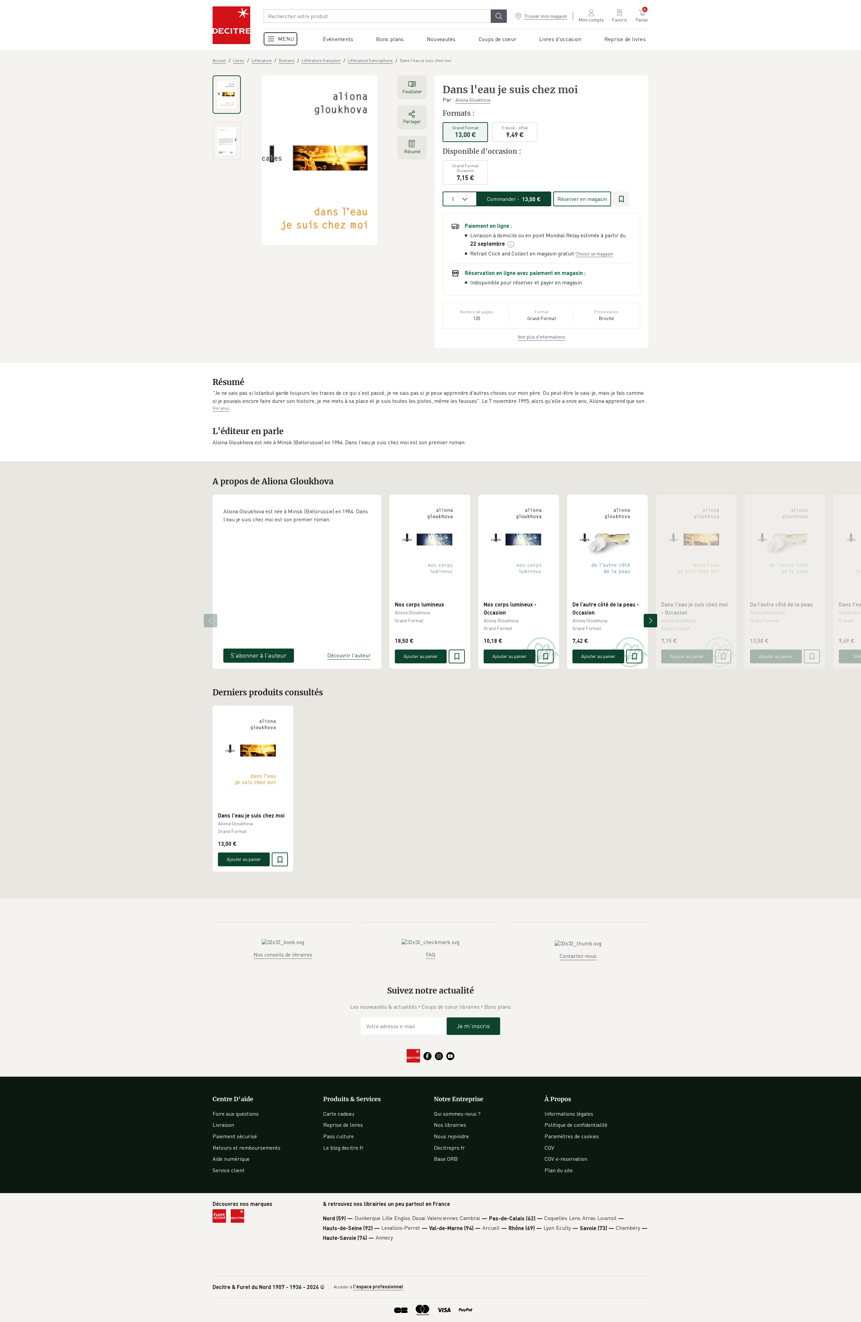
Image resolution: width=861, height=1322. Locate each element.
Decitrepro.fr (449, 1147)
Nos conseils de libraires (283, 954)
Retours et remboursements (246, 1147)
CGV (549, 1147)
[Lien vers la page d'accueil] (231, 25)
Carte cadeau (338, 1113)
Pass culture (338, 1136)
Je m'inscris (473, 1026)
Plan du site (559, 1170)
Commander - (514, 199)
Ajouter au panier (421, 656)
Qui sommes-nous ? (457, 1113)
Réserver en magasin (582, 199)
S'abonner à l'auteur (259, 655)
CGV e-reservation (566, 1158)
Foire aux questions (236, 1113)
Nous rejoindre (451, 1136)
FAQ (430, 954)
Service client (229, 1170)
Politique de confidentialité (576, 1124)
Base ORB (446, 1158)
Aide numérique (231, 1158)
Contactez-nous (578, 955)
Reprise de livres (343, 1124)
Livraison (223, 1124)
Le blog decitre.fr (343, 1147)
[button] (430, 397)
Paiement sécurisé (235, 1136)
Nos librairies (450, 1124)
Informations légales (569, 1113)
